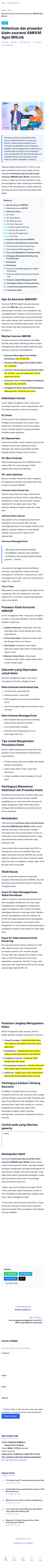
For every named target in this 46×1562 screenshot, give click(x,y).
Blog (3, 3)
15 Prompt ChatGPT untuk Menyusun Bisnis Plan (25, 1480)
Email (4, 1387)
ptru (15, 42)
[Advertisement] (23, 75)
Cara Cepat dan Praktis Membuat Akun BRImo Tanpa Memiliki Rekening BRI (24, 1510)
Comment (6, 1353)
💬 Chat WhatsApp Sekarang (14, 1460)
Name (4, 1375)
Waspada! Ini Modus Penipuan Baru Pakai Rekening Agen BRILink (22, 1521)
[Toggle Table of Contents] (41, 200)
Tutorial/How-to (13, 3)
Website (5, 1398)
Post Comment (10, 1416)
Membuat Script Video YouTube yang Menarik (24, 1500)
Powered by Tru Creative (23, 1543)
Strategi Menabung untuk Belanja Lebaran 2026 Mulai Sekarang (25, 1490)
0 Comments (8, 45)
